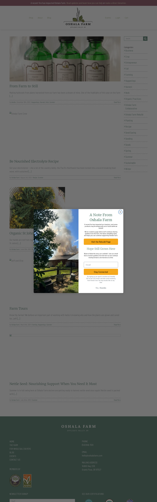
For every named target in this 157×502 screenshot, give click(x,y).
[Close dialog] (120, 212)
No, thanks (101, 287)
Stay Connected (101, 271)
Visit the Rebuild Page (101, 241)
